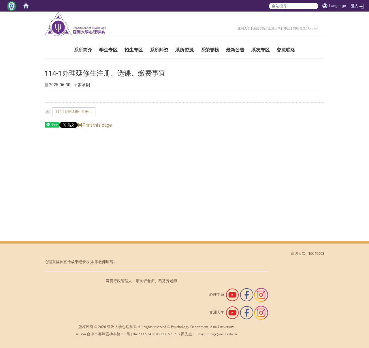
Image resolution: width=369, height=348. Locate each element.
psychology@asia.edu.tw (218, 334)
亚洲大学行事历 (279, 28)
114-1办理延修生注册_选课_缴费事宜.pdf (75, 112)
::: (234, 27)
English (313, 28)
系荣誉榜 (210, 50)
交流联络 (286, 50)
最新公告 (235, 50)
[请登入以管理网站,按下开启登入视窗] (11, 6)
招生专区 (134, 50)
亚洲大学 (244, 28)
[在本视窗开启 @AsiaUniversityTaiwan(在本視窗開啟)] (232, 312)
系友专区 (260, 50)
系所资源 (184, 50)
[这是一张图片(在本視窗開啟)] (232, 294)
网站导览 (299, 28)
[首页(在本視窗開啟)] (26, 6)
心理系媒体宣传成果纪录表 (67, 262)
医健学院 (259, 28)
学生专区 (108, 50)
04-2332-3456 (144, 334)
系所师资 (159, 50)
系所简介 (83, 50)
